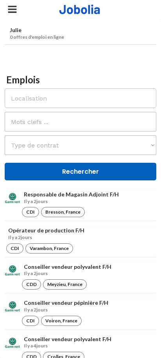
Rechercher (80, 171)
